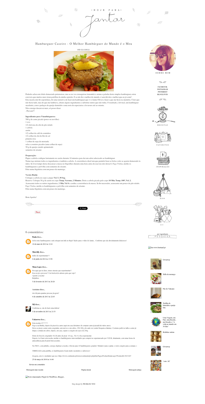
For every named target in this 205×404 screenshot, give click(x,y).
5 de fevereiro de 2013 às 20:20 (43, 281)
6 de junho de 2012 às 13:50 (42, 259)
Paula (34, 237)
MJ (33, 304)
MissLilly (35, 252)
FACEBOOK (162, 87)
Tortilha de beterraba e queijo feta (169, 305)
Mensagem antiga (135, 369)
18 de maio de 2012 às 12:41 (42, 244)
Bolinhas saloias (168, 332)
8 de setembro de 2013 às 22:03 (43, 296)
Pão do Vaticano (168, 288)
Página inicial (86, 369)
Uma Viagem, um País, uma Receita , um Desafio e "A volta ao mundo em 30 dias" (169, 322)
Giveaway (166, 259)
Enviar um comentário (37, 364)
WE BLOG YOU (89, 384)
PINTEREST (162, 91)
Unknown (36, 319)
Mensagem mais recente (34, 369)
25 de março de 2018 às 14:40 (43, 359)
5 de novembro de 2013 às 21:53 (44, 311)
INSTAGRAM (162, 89)
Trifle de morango (169, 274)
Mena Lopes (37, 267)
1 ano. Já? (166, 361)
